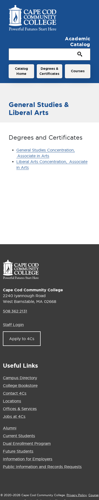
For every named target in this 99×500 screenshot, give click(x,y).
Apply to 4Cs (21, 338)
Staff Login (13, 324)
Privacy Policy (77, 495)
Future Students (18, 451)
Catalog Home (21, 71)
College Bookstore (20, 385)
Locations (12, 401)
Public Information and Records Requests (42, 466)
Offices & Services (20, 409)
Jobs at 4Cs (14, 416)
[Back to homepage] (21, 269)
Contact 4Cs (14, 393)
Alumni (9, 428)
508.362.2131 (15, 311)
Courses (78, 71)
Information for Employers (27, 459)
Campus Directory (20, 378)
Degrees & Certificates (49, 71)
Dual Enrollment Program (27, 443)
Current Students (19, 436)
